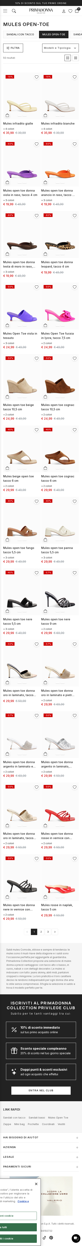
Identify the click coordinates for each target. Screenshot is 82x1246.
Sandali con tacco (20, 34)
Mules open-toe (53, 34)
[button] (76, 1238)
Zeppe (7, 1124)
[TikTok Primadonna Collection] (44, 1237)
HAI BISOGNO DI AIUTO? (20, 1137)
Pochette (33, 1124)
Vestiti (61, 1124)
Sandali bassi (37, 1117)
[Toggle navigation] (5, 10)
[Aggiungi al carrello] (7, 115)
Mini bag (19, 1124)
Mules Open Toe (58, 1117)
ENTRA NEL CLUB (41, 1090)
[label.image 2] (24, 115)
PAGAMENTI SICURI (17, 1166)
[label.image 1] (20, 115)
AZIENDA (9, 1147)
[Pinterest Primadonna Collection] (51, 1237)
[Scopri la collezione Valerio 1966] (41, 1196)
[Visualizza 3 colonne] (75, 58)
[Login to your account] (64, 11)
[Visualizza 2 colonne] (67, 58)
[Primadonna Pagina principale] (41, 11)
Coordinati (48, 1124)
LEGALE (8, 1156)
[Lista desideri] (70, 11)
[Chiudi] (36, 1184)
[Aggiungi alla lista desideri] (36, 77)
